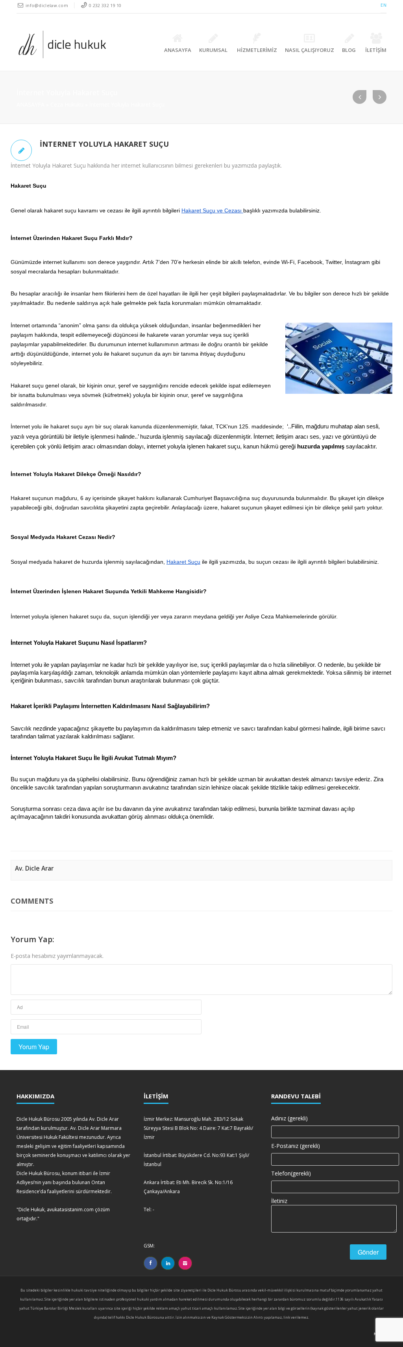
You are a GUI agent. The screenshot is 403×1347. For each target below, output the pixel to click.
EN (383, 5)
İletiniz (279, 1201)
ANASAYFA (177, 50)
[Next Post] (379, 97)
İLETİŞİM (375, 50)
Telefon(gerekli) (291, 1173)
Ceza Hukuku (66, 104)
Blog (349, 50)
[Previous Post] (359, 97)
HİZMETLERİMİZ (257, 50)
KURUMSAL (213, 50)
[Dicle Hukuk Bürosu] (62, 44)
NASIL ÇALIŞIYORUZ (309, 50)
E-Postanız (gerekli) (295, 1146)
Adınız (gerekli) (289, 1118)
